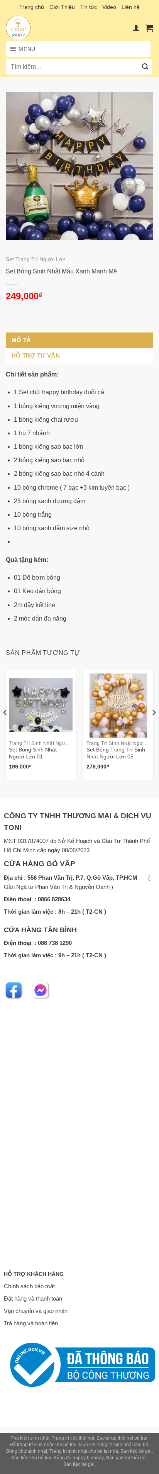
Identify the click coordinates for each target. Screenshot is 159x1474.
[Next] (153, 728)
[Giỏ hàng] (149, 27)
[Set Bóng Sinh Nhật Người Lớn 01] (41, 705)
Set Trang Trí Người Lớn (36, 259)
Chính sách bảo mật (29, 1286)
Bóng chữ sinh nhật (26, 1451)
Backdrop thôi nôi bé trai (121, 1438)
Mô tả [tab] (21, 340)
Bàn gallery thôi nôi (126, 1457)
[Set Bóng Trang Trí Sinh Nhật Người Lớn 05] (118, 705)
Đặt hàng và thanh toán (33, 1298)
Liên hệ (131, 7)
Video (109, 7)
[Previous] (5, 728)
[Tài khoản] (136, 27)
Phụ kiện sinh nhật (29, 1438)
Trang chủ (31, 7)
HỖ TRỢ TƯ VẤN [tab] (36, 355)
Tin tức (88, 7)
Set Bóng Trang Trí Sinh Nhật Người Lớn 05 (115, 753)
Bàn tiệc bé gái (136, 1451)
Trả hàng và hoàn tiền (31, 1323)
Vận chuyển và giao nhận (36, 1311)
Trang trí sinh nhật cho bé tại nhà (83, 1451)
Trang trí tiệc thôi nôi (73, 1438)
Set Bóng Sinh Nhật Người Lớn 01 (33, 753)
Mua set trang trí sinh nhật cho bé (113, 1444)
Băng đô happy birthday (79, 1457)
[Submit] (145, 66)
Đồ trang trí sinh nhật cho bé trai (43, 1444)
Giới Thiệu (62, 7)
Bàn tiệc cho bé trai (31, 1457)
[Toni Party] (26, 27)
